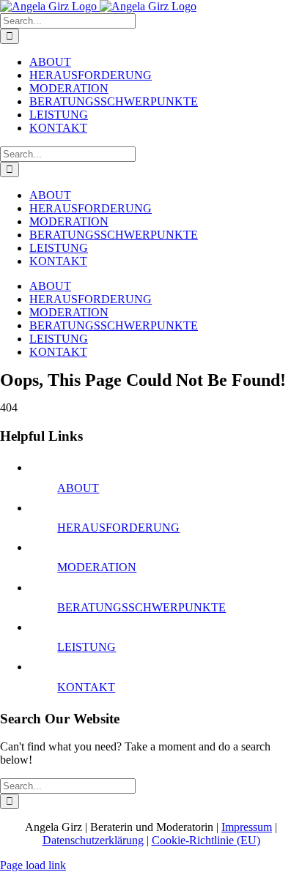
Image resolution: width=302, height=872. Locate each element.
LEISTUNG (86, 647)
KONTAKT (86, 687)
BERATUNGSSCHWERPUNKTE (141, 607)
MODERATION (96, 567)
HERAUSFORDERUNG (118, 527)
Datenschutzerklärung (93, 840)
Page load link (33, 865)
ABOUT (78, 488)
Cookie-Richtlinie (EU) (206, 840)
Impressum (246, 827)
